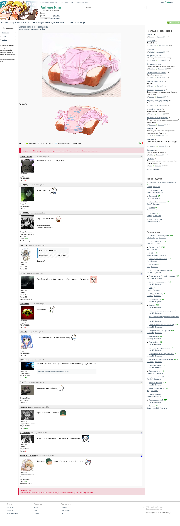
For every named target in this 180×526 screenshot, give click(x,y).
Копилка (152, 305)
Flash (47, 22)
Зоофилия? (151, 41)
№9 (42, 382)
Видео (41, 22)
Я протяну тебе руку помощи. (158, 101)
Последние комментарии (160, 31)
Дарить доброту (155, 394)
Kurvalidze (5, 32)
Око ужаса (150, 159)
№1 (47, 157)
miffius (151, 155)
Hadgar (23, 185)
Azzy (150, 165)
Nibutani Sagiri (152, 238)
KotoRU (150, 396)
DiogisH (151, 77)
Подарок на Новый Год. (157, 377)
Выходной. (151, 139)
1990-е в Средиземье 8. (157, 202)
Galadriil (24, 213)
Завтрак (149, 34)
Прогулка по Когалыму (155, 81)
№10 (47, 407)
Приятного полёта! (156, 400)
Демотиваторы (58, 22)
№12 (52, 456)
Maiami (149, 273)
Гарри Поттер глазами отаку (159, 270)
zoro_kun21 (151, 244)
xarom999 (24, 304)
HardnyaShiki (152, 278)
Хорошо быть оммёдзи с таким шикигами (164, 317)
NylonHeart (25, 432)
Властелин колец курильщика (157, 118)
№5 (41, 273)
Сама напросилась (155, 365)
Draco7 (4, 36)
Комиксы (25, 22)
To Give (151, 253)
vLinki (149, 290)
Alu (148, 249)
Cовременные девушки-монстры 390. (163, 182)
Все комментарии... (154, 169)
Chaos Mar (152, 146)
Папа (150, 288)
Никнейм (152, 60)
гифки (42, 29)
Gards (22, 273)
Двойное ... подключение (158, 282)
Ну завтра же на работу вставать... (161, 354)
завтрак (27, 29)
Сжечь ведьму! (154, 247)
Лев (148, 391)
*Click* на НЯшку (155, 241)
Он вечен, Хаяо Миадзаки (158, 236)
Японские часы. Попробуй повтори (162, 276)
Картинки (15, 22)
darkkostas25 (26, 157)
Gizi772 (23, 382)
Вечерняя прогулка (154, 55)
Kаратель (150, 362)
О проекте (64, 3)
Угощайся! (150, 128)
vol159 (23, 332)
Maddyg (150, 339)
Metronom (152, 125)
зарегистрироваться (59, 151)
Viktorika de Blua (28, 455)
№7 (41, 332)
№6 (44, 304)
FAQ (72, 3)
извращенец (35, 29)
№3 (43, 213)
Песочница (79, 22)
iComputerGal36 (153, 408)
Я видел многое (154, 371)
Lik (23, 143)
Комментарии (63, 143)
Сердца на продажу (156, 293)
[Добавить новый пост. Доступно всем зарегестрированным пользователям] (173, 23)
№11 (46, 433)
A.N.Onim (152, 69)
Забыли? (57, 16)
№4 (43, 245)
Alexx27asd (152, 45)
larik (148, 267)
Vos (148, 261)
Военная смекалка (155, 383)
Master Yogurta (152, 255)
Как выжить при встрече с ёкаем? (161, 359)
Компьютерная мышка (157, 388)
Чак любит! (153, 265)
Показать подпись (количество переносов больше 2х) (54, 371)
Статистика (65, 510)
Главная (5, 22)
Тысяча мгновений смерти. (156, 73)
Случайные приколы (48, 3)
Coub (34, 22)
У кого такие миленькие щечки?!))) (161, 325)
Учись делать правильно (158, 259)
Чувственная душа (155, 219)
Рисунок (152, 406)
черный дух (25, 407)
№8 (43, 360)
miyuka (151, 52)
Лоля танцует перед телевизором (161, 311)
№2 (42, 185)
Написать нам (82, 3)
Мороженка (153, 336)
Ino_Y (151, 135)
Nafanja (151, 37)
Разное (70, 22)
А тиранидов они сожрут (156, 90)
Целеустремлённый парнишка (160, 330)
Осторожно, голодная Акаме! (159, 348)
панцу (21, 29)
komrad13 (150, 284)
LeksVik (23, 245)
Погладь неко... (154, 299)
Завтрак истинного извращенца (33, 27)
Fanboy (4, 40)
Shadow (23, 360)
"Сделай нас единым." (155, 109)
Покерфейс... (153, 342)
